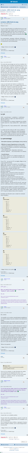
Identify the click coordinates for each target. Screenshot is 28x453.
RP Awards (3, 52)
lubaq (2, 356)
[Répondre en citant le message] (24, 19)
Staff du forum (9, 11)
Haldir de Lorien (7, 278)
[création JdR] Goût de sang (10, 10)
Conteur (13, 11)
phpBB (10, 447)
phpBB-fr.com (16, 448)
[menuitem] (2, 5)
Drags (5, 17)
